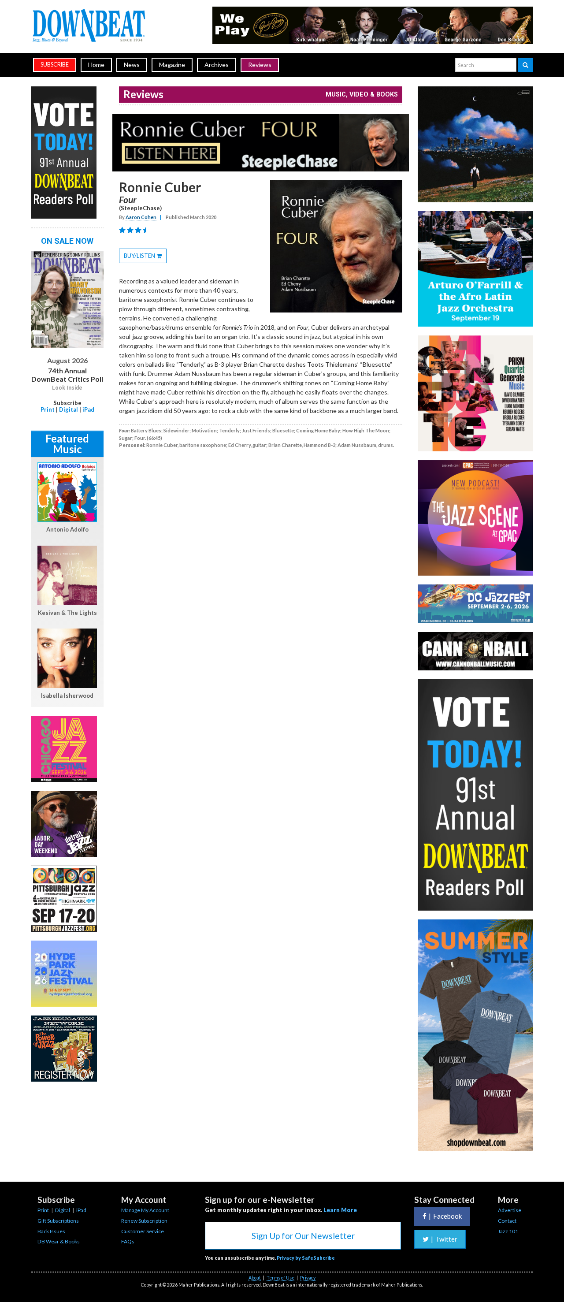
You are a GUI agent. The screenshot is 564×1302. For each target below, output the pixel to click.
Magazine (172, 64)
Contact (507, 1220)
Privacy (307, 1277)
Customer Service (142, 1231)
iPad (88, 409)
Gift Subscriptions (58, 1220)
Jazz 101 (508, 1231)
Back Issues (51, 1231)
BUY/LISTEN (145, 257)
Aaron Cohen (141, 217)
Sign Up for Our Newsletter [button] (303, 1236)
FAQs (127, 1241)
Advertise (509, 1210)
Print (48, 409)
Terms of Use (280, 1277)
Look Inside (67, 388)
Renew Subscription (144, 1220)
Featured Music (67, 443)
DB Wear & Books (58, 1241)
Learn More (340, 1209)
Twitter (444, 1239)
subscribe (55, 64)
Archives (216, 64)
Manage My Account (145, 1210)
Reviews (259, 64)
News (132, 64)
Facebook (445, 1216)
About (255, 1277)
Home (96, 64)
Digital (68, 409)
